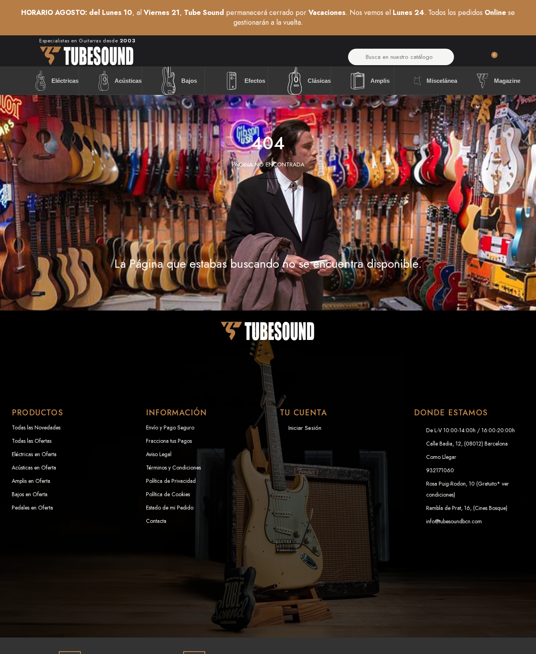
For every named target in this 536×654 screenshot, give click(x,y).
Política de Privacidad (171, 481)
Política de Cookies (168, 494)
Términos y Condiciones (173, 467)
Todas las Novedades (36, 427)
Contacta (156, 521)
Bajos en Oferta (29, 494)
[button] (491, 59)
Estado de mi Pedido (169, 508)
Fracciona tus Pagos (169, 441)
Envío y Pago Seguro (170, 427)
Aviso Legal (158, 454)
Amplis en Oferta (31, 481)
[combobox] (401, 57)
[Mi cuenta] (470, 59)
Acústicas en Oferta (34, 467)
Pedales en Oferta (32, 508)
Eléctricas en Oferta (34, 454)
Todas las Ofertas (31, 441)
